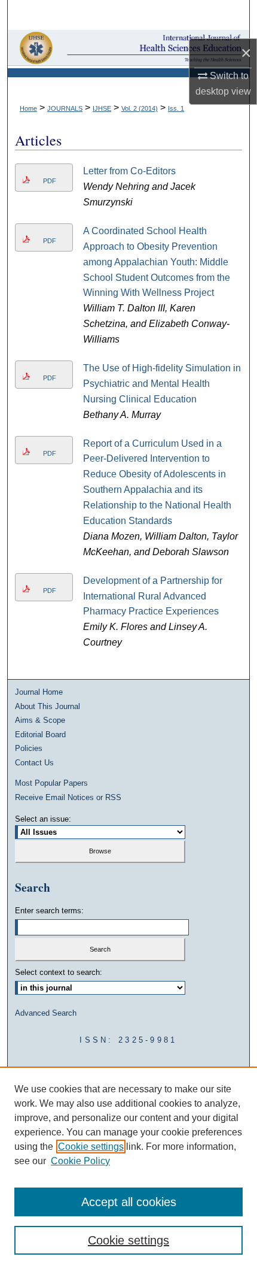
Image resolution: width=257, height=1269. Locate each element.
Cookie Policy (80, 1161)
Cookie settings (91, 1146)
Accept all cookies (128, 1202)
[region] (128, 1168)
